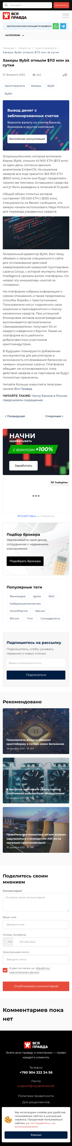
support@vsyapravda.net (36, 1086)
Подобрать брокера (25, 561)
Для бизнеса (61, 5)
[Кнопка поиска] (6, 5)
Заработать (23, 465)
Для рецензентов (36, 1102)
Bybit (50, 85)
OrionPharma (19, 611)
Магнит (40, 611)
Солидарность (50, 618)
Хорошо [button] (36, 1134)
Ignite (37, 596)
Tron (30, 618)
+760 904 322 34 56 (36, 1072)
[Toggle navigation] (66, 16)
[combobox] (8, 942)
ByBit (8, 93)
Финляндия (17, 596)
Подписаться (36, 675)
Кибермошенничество (25, 603)
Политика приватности (36, 1096)
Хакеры (36, 85)
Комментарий (12, 890)
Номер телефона (14, 934)
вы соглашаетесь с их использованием (35, 1124)
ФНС (52, 596)
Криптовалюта (15, 85)
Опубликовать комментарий (36, 986)
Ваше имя (9, 917)
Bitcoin (14, 618)
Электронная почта (16, 952)
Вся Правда (22, 389)
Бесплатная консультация (27, 138)
